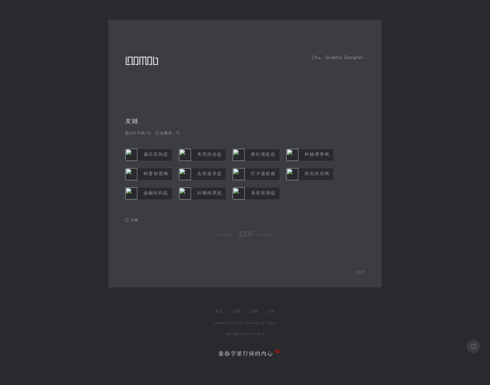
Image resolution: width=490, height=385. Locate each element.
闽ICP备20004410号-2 (245, 334)
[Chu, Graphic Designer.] (245, 354)
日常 (134, 220)
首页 (219, 311)
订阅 (271, 311)
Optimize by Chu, (228, 323)
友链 (254, 311)
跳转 (360, 272)
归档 (236, 311)
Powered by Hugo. (261, 323)
